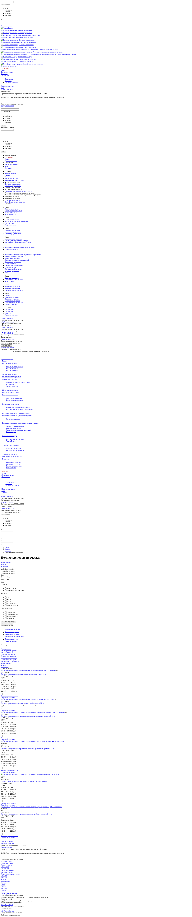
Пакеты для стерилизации (14, 265)
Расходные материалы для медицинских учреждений (57, 54)
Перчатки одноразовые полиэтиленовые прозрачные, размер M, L (23, 674)
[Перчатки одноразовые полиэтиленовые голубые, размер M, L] (27, 699)
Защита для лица (10, 225)
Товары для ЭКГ (10, 267)
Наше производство (7, 86)
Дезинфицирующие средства (33, 64)
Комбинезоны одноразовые (31, 35)
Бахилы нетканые (11, 212)
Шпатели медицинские (13, 262)
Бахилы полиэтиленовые (13, 211)
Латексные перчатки (12, 299)
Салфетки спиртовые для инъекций (17, 260)
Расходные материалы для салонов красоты (47, 52)
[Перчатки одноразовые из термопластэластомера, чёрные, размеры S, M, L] (31, 807)
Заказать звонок (6, 345)
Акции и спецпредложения (10, 874)
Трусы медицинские (12, 271)
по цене (3, 564)
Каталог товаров (6, 26)
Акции (3, 70)
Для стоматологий (7, 652)
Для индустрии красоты (9, 651)
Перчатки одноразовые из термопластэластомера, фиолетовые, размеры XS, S (27, 749)
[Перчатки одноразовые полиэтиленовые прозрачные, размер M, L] (28, 670)
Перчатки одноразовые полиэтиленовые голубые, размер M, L (22, 703)
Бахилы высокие (10, 214)
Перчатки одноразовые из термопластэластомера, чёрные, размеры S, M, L (26, 814)
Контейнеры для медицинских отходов (18, 242)
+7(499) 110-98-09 (7, 89)
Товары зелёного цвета (8, 660)
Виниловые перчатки (12, 297)
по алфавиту (5, 566)
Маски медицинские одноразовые (16, 221)
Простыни (4, 890)
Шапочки (4, 888)
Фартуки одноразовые (12, 288)
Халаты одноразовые (25, 33)
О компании (5, 75)
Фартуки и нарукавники (28, 59)
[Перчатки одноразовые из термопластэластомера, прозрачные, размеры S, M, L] (33, 712)
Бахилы (3, 879)
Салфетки (4, 892)
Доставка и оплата (7, 72)
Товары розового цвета (9, 658)
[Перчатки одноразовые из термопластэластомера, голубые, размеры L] (30, 774)
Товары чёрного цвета (8, 656)
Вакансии (8, 81)
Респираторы (9, 223)
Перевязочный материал (13, 269)
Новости (4, 876)
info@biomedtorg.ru (7, 106)
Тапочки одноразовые (25, 61)
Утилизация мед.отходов (28, 47)
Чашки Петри (9, 281)
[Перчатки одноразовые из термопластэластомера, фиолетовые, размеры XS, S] (32, 741)
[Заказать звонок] (1, 540)
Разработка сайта (6, 861)
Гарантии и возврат (11, 82)
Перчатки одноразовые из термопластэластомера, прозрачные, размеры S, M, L (28, 716)
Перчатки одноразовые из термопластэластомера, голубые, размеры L (25, 781)
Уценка (10, 28)
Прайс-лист (5, 68)
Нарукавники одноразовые (14, 290)
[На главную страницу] (7, 351)
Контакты (4, 74)
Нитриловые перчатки (12, 301)
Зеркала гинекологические (14, 256)
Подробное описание (8, 698)
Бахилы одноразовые (25, 30)
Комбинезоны (5, 881)
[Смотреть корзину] (1, 901)
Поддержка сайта (7, 863)
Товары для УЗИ (10, 263)
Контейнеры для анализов (14, 279)
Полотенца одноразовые (13, 234)
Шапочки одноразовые (26, 40)
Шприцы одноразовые (12, 258)
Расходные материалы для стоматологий (44, 49)
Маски (3, 885)
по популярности (6, 562)
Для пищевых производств (10, 661)
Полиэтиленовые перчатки (14, 302)
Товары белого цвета (8, 654)
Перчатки (13, 66)
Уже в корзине (13, 696)
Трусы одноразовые (11, 249)
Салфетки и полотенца (26, 45)
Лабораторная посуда (25, 57)
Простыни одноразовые (27, 42)
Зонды (7, 272)
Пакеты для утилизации (9, 894)
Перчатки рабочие (11, 304)
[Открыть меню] (1, 538)
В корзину (4, 696)
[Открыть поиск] (1, 544)
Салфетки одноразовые (13, 232)
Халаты (3, 883)
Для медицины (6, 649)
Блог (2, 88)
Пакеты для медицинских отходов (16, 241)
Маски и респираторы (25, 37)
